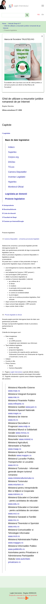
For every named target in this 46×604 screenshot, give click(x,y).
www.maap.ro (14, 449)
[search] (27, 15)
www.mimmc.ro (15, 494)
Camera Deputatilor (17, 172)
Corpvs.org (13, 157)
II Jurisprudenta (8, 205)
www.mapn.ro (14, 413)
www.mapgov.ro (15, 543)
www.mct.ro (13, 513)
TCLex (11, 167)
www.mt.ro (13, 465)
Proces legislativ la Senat (13, 315)
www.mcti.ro (14, 536)
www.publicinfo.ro (16, 549)
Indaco (11, 147)
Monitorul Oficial (15, 187)
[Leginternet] (18, 6)
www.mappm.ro (24, 455)
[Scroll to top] (41, 599)
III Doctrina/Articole (9, 209)
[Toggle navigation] (43, 6)
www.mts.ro (13, 526)
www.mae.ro (14, 391)
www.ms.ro (13, 520)
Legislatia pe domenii (16, 194)
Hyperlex (12, 182)
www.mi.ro (13, 420)
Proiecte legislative (15, 199)
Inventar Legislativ (16, 177)
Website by (21, 598)
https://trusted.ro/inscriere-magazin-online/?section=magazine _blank (23, 61)
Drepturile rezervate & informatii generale (23, 595)
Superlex (12, 152)
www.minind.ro (26, 439)
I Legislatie (6, 133)
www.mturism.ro (15, 484)
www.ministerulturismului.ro (21, 478)
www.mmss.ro (22, 433)
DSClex (11, 162)
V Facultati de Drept (9, 217)
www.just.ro (31, 407)
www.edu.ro (13, 504)
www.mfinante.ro (16, 404)
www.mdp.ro (24, 426)
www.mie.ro (13, 397)
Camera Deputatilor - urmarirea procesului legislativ (21, 239)
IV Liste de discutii (9, 213)
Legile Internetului (16, 372)
